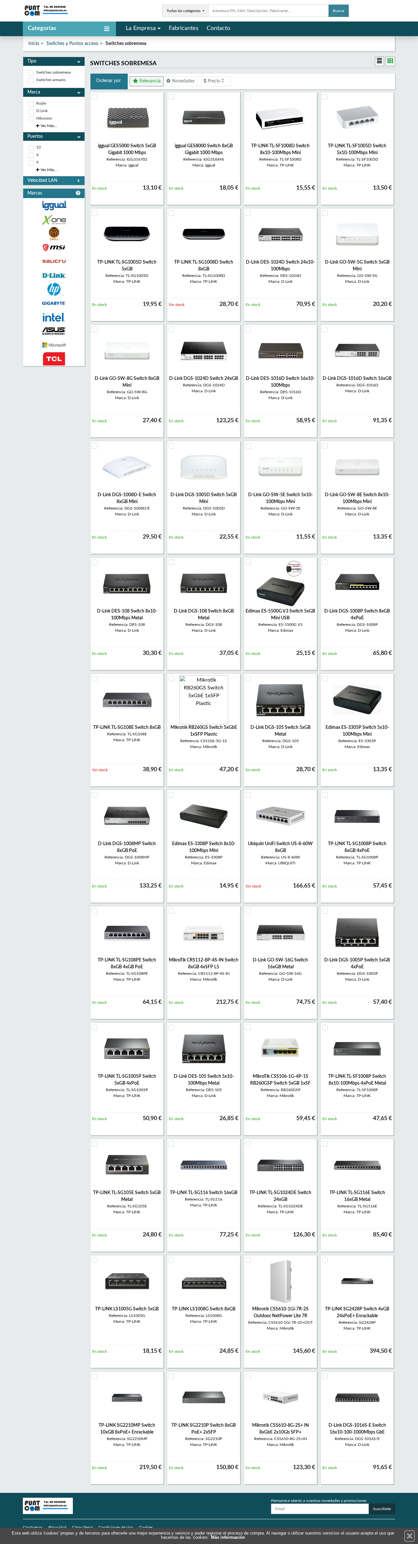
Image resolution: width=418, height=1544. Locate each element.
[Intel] (54, 317)
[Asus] (54, 331)
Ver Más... (48, 126)
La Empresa (141, 28)
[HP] (54, 289)
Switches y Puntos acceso (72, 43)
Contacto (218, 28)
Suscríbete (382, 1509)
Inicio (33, 43)
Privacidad (57, 1527)
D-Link (42, 111)
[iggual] (54, 205)
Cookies (146, 1527)
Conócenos (32, 1527)
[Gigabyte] (54, 303)
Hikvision (44, 118)
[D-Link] (54, 275)
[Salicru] (54, 261)
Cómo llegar (82, 1527)
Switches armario (51, 80)
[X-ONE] (54, 220)
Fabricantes (184, 28)
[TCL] (54, 359)
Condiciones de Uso (116, 1527)
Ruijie (41, 103)
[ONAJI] (54, 234)
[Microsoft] (54, 345)
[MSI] (54, 247)
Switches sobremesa (53, 72)
